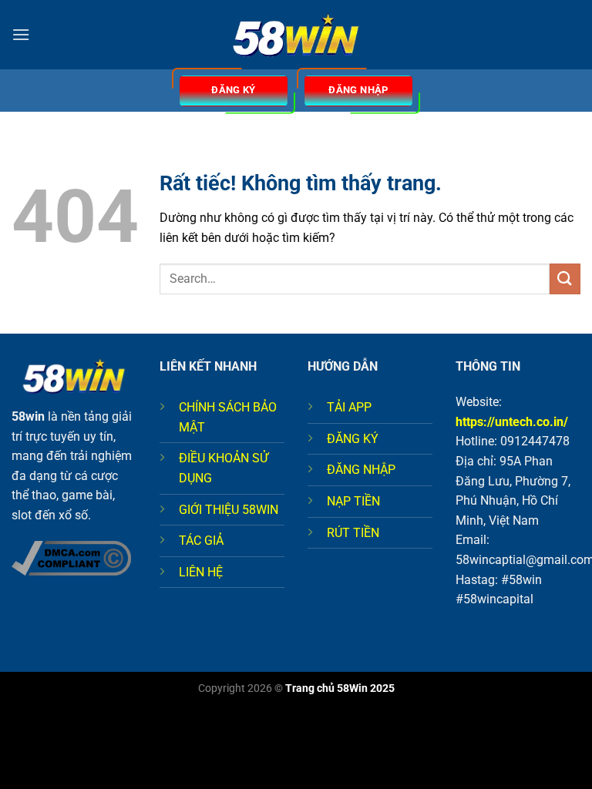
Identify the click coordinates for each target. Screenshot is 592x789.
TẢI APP (349, 407)
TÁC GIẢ (201, 540)
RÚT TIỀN (353, 532)
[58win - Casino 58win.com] (296, 35)
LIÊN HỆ (201, 572)
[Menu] (21, 34)
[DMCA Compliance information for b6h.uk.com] (71, 557)
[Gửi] (565, 279)
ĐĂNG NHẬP (361, 469)
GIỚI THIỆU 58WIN (228, 509)
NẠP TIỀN (353, 501)
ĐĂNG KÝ (352, 438)
